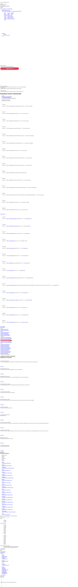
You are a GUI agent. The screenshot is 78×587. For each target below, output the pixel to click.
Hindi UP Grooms (10, 494)
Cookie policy (4, 571)
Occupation (14, 11)
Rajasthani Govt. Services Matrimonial (6, 342)
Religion (10, 11)
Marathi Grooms (9, 480)
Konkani (5, 17)
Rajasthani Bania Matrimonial (4, 345)
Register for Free (9, 68)
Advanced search (4, 556)
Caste (7, 11)
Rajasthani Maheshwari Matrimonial (5, 348)
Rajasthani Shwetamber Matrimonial (5, 351)
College (20, 11)
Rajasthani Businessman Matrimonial (5, 337)
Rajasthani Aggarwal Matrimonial (5, 347)
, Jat (14, 240)
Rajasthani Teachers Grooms (4, 330)
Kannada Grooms (9, 475)
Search (2, 7)
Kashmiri (8, 18)
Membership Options (5, 561)
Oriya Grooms (8, 482)
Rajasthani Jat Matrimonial (4, 353)
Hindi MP (12, 16)
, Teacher (27, 218)
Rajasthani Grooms (10, 487)
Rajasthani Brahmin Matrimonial (5, 344)
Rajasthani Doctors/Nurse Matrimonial (5, 341)
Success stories (4, 557)
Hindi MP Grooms (10, 497)
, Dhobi (15, 285)
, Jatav (15, 307)
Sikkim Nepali (13, 18)
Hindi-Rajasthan (11, 218)
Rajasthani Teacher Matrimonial (5, 340)
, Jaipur (27, 248)
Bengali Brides (4, 465)
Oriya (11, 14)
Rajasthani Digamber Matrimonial (5, 352)
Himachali (8, 17)
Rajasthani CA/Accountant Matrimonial (6, 338)
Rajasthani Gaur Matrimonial (4, 350)
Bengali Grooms (9, 465)
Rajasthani (8, 15)
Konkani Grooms (9, 499)
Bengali (8, 12)
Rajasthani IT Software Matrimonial (5, 339)
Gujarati (8, 13)
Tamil (11, 15)
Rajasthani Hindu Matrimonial (4, 332)
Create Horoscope (4, 558)
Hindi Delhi (12, 12)
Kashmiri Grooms (9, 509)
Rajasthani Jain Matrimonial (4, 333)
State (16, 11)
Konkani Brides (4, 499)
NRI (18, 11)
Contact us (3, 564)
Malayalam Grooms (10, 477)
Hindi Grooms (8, 470)
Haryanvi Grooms (10, 504)
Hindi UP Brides (4, 494)
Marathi (8, 14)
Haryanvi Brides (4, 504)
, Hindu (7, 218)
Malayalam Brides (4, 477)
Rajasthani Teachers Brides (4, 329)
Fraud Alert (3, 568)
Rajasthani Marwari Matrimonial (5, 349)
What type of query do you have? (5, 545)
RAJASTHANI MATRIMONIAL (7, 96)
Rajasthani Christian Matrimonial (5, 335)
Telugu (5, 16)
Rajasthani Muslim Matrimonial (4, 334)
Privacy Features (4, 572)
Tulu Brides (4, 514)
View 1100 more (2, 326)
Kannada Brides (4, 475)
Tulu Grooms (8, 514)
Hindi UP (8, 16)
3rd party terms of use (5, 569)
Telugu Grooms (9, 492)
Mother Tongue (4, 11)
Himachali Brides (4, 502)
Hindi (5, 13)
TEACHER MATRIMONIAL (6, 97)
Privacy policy (4, 570)
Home (3, 555)
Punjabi (5, 15)
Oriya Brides (4, 482)
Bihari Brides (4, 463)
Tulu (4, 19)
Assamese (5, 18)
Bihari (5, 12)
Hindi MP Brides (4, 497)
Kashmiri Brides (4, 509)
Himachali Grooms (10, 502)
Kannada (12, 13)
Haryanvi (12, 17)
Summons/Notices (4, 573)
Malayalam (5, 14)
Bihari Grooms (8, 463)
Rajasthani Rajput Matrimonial (4, 346)
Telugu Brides (4, 492)
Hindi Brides (4, 470)
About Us (3, 567)
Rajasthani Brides (4, 487)
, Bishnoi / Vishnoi (16, 218)
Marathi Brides (4, 480)
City (11, 11)
